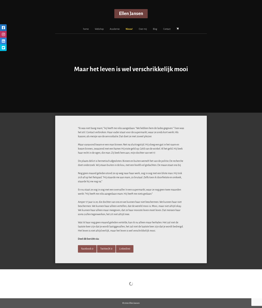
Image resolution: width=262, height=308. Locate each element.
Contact (166, 29)
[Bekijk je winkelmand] (177, 28)
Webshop (99, 29)
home (86, 29)
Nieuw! (129, 29)
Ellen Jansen (131, 13)
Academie (115, 29)
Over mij (143, 29)
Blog (155, 29)
